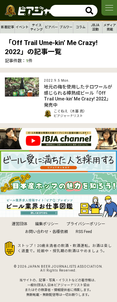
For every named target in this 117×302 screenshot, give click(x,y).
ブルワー (65, 27)
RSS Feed (84, 232)
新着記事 (7, 27)
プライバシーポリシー (85, 224)
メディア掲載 (109, 27)
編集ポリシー (46, 224)
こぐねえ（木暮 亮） (70, 111)
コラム (80, 27)
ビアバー (51, 27)
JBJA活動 (95, 27)
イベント (22, 27)
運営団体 (19, 224)
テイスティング (36, 27)
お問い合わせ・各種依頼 (46, 232)
